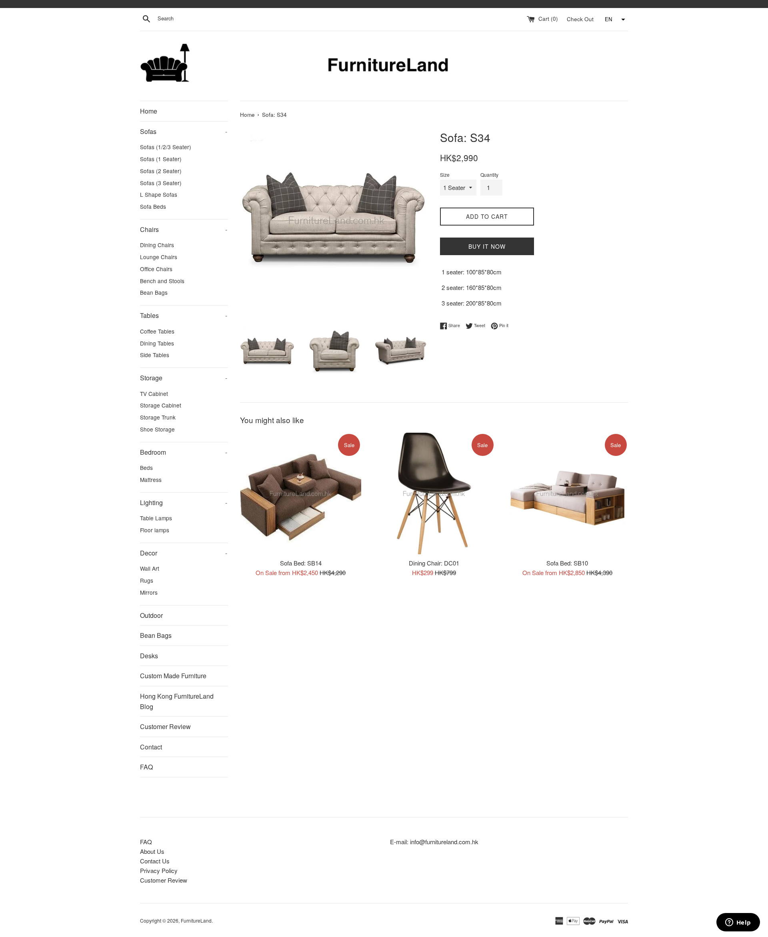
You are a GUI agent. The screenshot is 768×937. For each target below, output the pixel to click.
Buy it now (487, 246)
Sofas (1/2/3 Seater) (165, 147)
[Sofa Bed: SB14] (300, 493)
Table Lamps (156, 518)
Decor (183, 552)
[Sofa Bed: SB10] (567, 493)
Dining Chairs (157, 245)
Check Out (581, 18)
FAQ (146, 766)
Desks (149, 655)
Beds (146, 467)
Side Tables (154, 355)
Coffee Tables (157, 331)
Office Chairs (156, 269)
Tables (183, 315)
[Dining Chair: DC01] (433, 493)
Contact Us (155, 861)
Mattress (151, 479)
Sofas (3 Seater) (161, 183)
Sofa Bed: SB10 (567, 563)
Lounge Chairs (158, 257)
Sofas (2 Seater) (161, 171)
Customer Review (165, 726)
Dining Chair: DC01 (434, 563)
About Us (152, 851)
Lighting (183, 502)
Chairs (183, 229)
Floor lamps (154, 530)
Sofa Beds (153, 206)
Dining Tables (157, 343)
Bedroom (183, 452)
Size (445, 174)
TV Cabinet (154, 394)
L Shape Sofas (158, 194)
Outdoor (151, 615)
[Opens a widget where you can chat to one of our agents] (738, 923)
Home (148, 111)
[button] (614, 19)
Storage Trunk (158, 417)
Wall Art (149, 568)
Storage (183, 377)
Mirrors (149, 592)
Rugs (146, 580)
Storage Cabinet (160, 405)
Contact (151, 746)
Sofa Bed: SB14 (301, 563)
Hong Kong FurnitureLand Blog (177, 701)
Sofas (183, 131)
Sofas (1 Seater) (161, 159)
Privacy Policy (159, 870)
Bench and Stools (162, 281)
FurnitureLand (196, 920)
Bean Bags (154, 292)
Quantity (489, 174)
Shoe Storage (157, 429)
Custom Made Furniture (173, 675)
